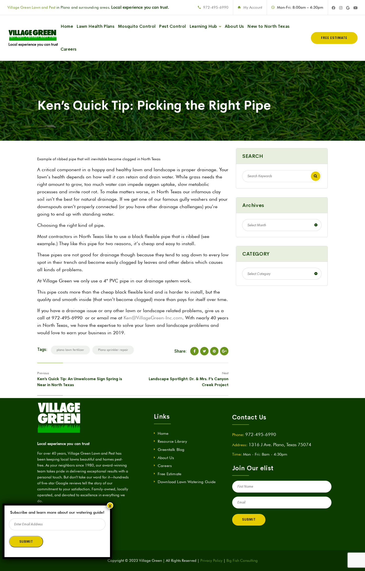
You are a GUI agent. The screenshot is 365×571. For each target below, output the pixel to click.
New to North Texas (268, 26)
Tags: (42, 349)
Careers (68, 49)
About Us (234, 26)
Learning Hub (203, 26)
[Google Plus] (224, 351)
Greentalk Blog (171, 449)
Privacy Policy (211, 560)
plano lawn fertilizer (70, 350)
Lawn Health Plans (95, 26)
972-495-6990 (215, 7)
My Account (252, 7)
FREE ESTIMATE (334, 38)
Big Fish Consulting (242, 560)
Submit (249, 519)
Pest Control (172, 26)
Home (67, 26)
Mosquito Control (136, 26)
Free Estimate (169, 473)
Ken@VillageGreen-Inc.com (153, 317)
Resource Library (172, 441)
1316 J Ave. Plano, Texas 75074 (280, 444)
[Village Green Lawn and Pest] (33, 38)
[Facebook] (194, 351)
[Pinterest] (214, 351)
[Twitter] (204, 351)
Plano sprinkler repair (113, 350)
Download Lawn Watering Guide (187, 481)
